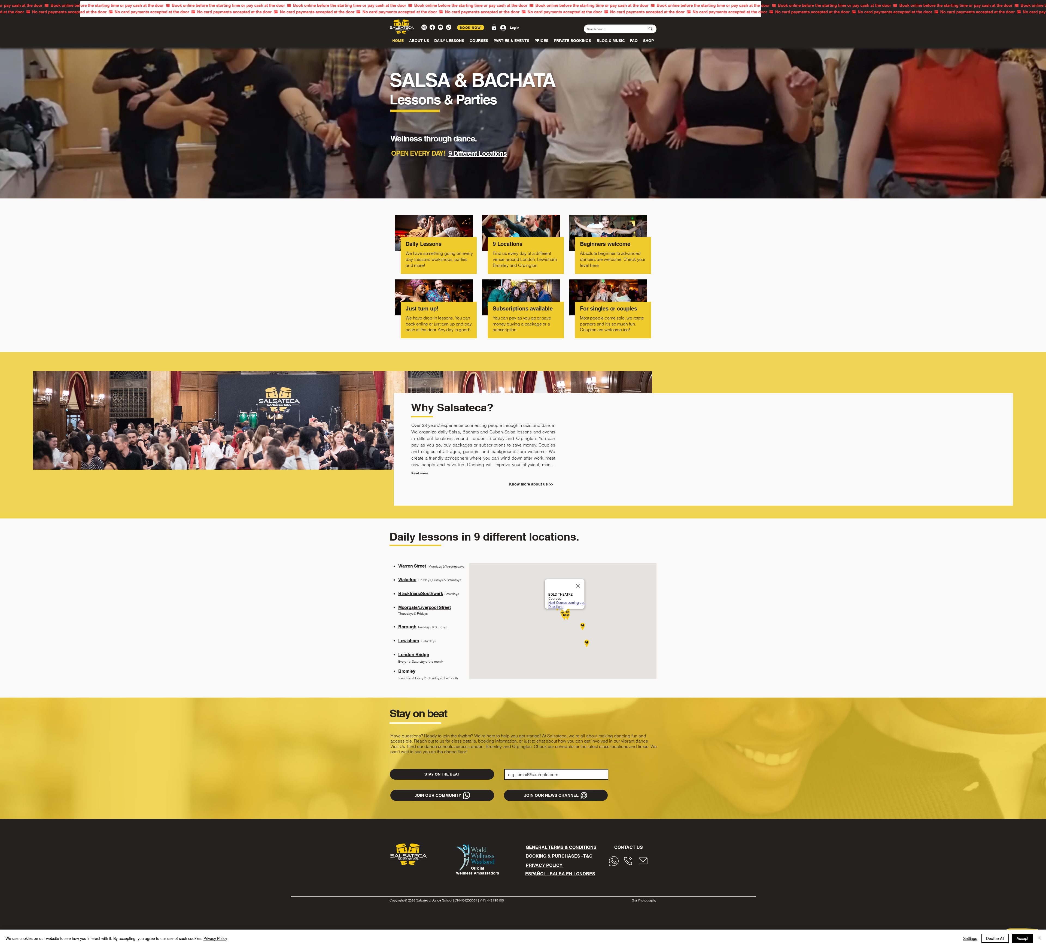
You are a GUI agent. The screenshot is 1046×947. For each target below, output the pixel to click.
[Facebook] (432, 27)
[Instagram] (424, 27)
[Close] (1039, 938)
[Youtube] (440, 27)
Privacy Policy (215, 938)
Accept (1022, 938)
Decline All (995, 938)
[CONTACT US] (615, 861)
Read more (419, 473)
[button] (494, 27)
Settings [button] (970, 938)
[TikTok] (448, 27)
